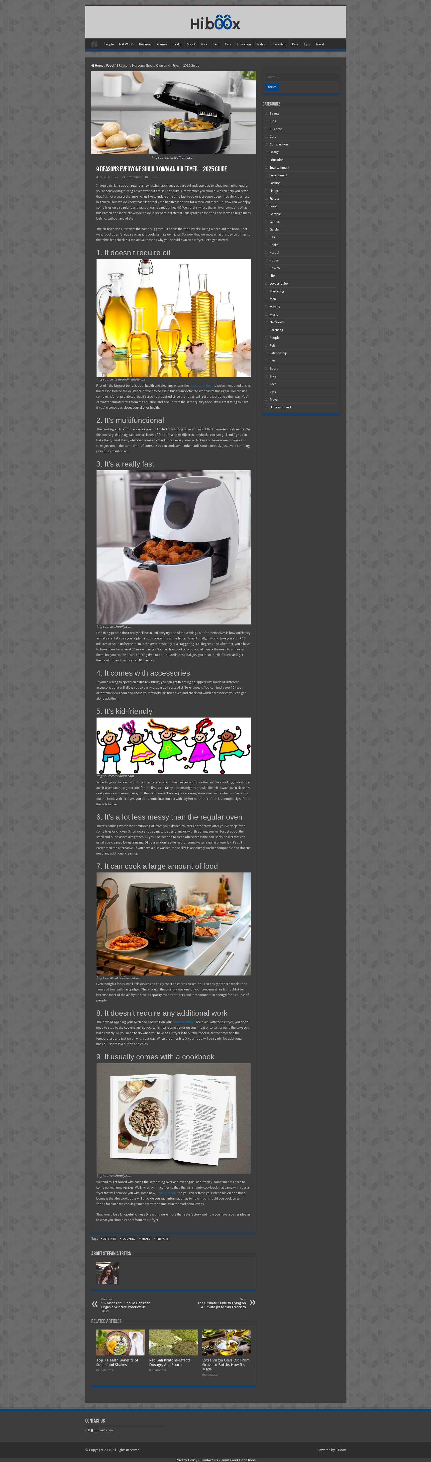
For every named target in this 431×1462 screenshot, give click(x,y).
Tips (307, 44)
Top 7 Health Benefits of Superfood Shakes (117, 1362)
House (274, 260)
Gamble (275, 214)
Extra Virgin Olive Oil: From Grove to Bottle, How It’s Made (226, 1364)
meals (146, 1238)
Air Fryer (109, 1238)
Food (110, 65)
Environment (278, 175)
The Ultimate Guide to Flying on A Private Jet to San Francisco (221, 1303)
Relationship (278, 353)
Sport (191, 44)
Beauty (274, 113)
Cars (228, 44)
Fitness (274, 198)
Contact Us (209, 1460)
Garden (275, 229)
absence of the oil (202, 385)
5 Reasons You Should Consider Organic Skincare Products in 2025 (125, 1305)
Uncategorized (280, 407)
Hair (272, 237)
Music (274, 314)
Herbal (274, 252)
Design (275, 152)
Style (204, 44)
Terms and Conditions (238, 1460)
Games (162, 44)
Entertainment (279, 167)
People (109, 44)
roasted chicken (184, 1022)
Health (177, 44)
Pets (295, 44)
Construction (279, 144)
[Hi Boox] (215, 21)
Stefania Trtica (109, 177)
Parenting (280, 44)
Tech (216, 44)
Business (145, 44)
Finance (275, 191)
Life (272, 276)
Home (94, 43)
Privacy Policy (186, 1460)
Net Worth (126, 44)
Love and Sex (279, 283)
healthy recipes (167, 1193)
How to (275, 268)
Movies (275, 307)
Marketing (277, 291)
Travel (319, 44)
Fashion (261, 44)
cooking (128, 1238)
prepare (162, 1238)
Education (244, 44)
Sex (272, 361)
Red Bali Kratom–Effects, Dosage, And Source (170, 1362)
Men (273, 299)
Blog (273, 121)
